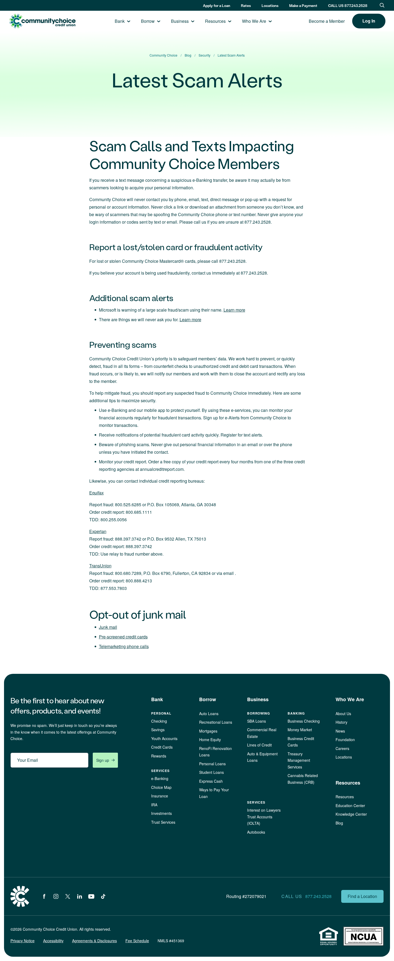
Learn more (234, 310)
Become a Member (327, 21)
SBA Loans (256, 721)
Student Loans (211, 772)
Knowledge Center (351, 814)
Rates (246, 5)
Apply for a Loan (216, 5)
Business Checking (304, 721)
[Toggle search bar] (382, 5)
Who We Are (254, 21)
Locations (270, 5)
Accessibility (53, 940)
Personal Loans (212, 763)
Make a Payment (303, 5)
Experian (97, 531)
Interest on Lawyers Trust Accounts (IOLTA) (264, 816)
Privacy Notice (22, 940)
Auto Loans (208, 713)
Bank (120, 21)
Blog (339, 823)
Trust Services (163, 822)
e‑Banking (159, 778)
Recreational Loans (215, 722)
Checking (159, 721)
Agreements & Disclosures (94, 940)
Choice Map (161, 787)
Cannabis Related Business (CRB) (303, 779)
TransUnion (100, 566)
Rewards (158, 756)
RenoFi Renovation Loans (215, 752)
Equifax (96, 493)
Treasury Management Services (299, 760)
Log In (368, 21)
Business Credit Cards (301, 742)
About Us (343, 713)
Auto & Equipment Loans (262, 757)
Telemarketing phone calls (124, 646)
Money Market (300, 729)
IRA (154, 804)
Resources (215, 21)
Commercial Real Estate (261, 733)
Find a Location (362, 896)
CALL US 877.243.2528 (347, 5)
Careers (342, 748)
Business (180, 21)
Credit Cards (162, 747)
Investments (161, 813)
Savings (158, 729)
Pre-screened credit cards (123, 637)
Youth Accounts (164, 738)
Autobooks (256, 832)
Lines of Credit (259, 745)
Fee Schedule (137, 940)
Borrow (148, 21)
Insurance (159, 796)
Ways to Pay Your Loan (214, 793)
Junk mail (108, 627)
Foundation (345, 739)
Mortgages (208, 731)
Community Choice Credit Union (42, 21)
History (341, 722)
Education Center (350, 805)
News (340, 731)
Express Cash (211, 781)
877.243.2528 (318, 896)
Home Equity (210, 739)
